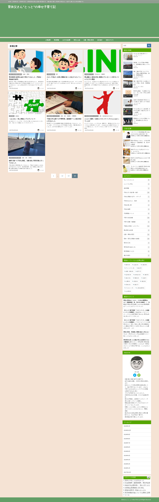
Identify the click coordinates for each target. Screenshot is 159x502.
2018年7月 (127, 443)
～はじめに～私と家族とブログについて (22, 119)
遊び (128, 278)
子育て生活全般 (51, 74)
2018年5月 (127, 451)
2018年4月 (127, 455)
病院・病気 (129, 271)
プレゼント (97, 74)
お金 (24, 74)
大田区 (30, 157)
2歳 (23, 157)
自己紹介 (100, 40)
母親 (136, 278)
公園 (128, 281)
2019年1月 (127, 426)
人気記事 (48, 40)
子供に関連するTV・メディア (136, 196)
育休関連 (56, 40)
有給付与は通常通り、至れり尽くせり (137, 485)
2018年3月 (127, 459)
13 (68, 176)
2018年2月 (127, 464)
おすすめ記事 (66, 40)
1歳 (144, 278)
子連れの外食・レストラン (136, 226)
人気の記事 (140, 288)
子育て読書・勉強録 (136, 222)
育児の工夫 (136, 242)
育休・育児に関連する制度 (15, 74)
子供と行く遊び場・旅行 (15, 157)
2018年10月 (127, 430)
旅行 (128, 264)
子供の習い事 (136, 205)
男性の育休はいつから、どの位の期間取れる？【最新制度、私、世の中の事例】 (140, 142)
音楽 (136, 281)
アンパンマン (130, 268)
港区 (136, 284)
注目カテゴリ (110, 40)
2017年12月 (127, 472)
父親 (144, 264)
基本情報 (136, 188)
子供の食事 (136, 209)
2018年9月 (127, 434)
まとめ (127, 495)
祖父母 (103, 74)
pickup (138, 274)
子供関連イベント (136, 213)
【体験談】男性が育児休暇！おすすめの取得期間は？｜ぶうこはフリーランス (136, 304)
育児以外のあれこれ (136, 247)
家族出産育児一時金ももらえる (135, 490)
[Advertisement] (79, 24)
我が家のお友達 (136, 230)
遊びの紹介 (136, 255)
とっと (42, 88)
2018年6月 (127, 447)
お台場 (128, 291)
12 (62, 176)
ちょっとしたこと (136, 180)
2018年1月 (127, 468)
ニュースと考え (136, 184)
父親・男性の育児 (89, 40)
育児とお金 (77, 40)
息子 (139, 271)
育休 (28, 74)
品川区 (128, 274)
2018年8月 (127, 438)
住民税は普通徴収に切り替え (134, 487)
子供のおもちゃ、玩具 (136, 201)
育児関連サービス (89, 74)
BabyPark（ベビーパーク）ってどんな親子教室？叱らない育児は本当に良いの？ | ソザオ (136, 314)
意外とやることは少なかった (134, 480)
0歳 (144, 281)
